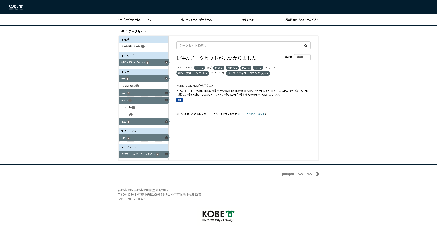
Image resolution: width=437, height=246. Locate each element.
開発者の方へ (248, 19)
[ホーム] (122, 31)
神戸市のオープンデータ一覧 (196, 19)
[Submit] (306, 45)
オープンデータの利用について (134, 19)
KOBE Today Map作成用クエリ (195, 85)
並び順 (288, 57)
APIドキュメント (256, 114)
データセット (137, 31)
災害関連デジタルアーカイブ (300, 19)
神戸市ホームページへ (297, 174)
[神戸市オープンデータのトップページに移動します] (18, 7)
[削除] (202, 68)
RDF (179, 99)
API (239, 114)
